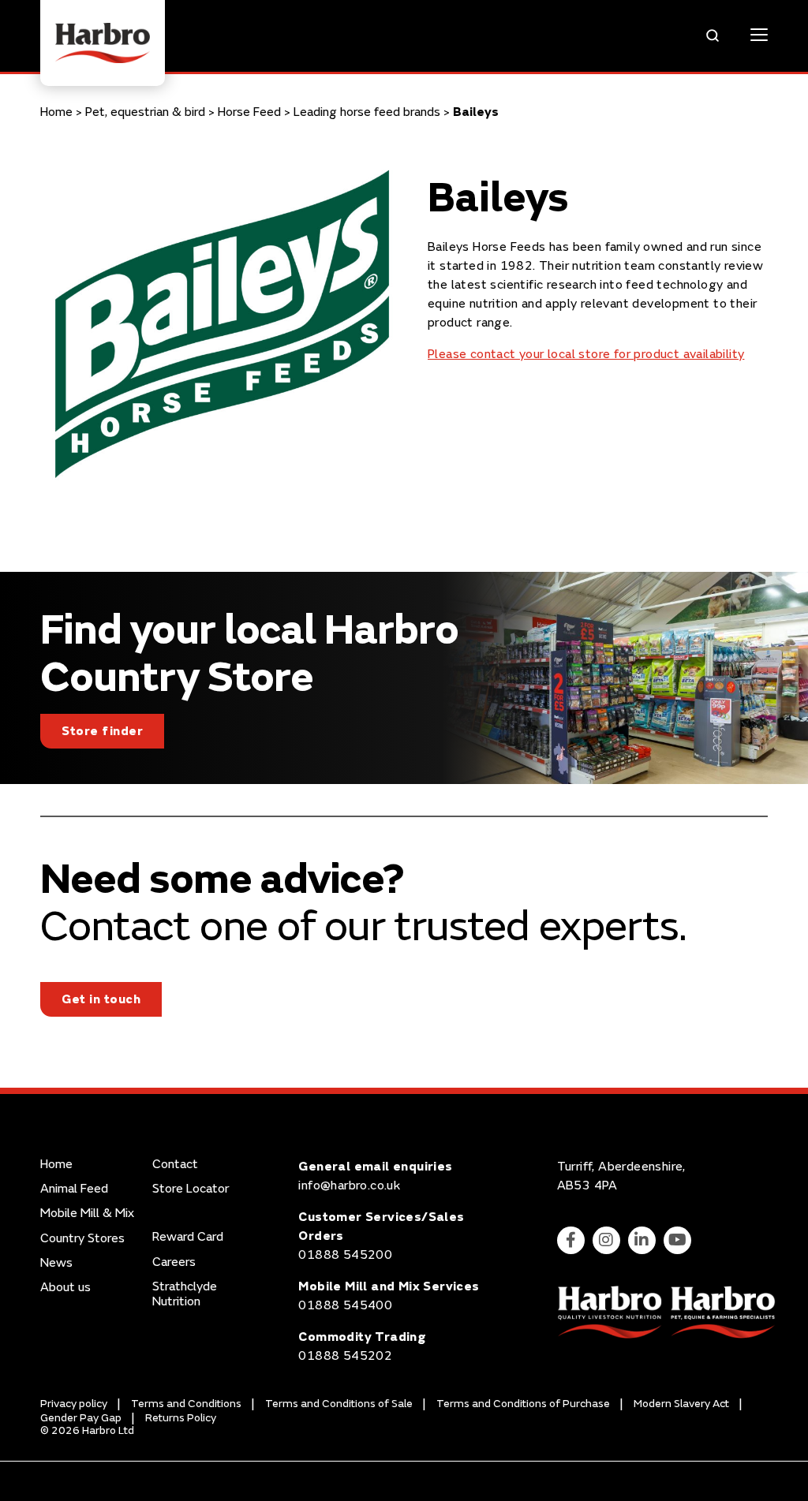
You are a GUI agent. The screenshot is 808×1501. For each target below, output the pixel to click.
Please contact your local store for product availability (586, 354)
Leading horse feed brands (367, 112)
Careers (174, 1262)
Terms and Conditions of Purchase (523, 1404)
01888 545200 (345, 1255)
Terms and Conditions (186, 1404)
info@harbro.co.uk (349, 1185)
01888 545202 (345, 1356)
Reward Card (187, 1237)
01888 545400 (345, 1305)
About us (65, 1287)
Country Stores (82, 1238)
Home (56, 112)
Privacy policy (73, 1404)
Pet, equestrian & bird (145, 112)
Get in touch (101, 999)
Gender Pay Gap (81, 1418)
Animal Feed (74, 1189)
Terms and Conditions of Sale (339, 1404)
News (56, 1263)
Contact (175, 1164)
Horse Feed (249, 112)
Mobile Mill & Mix (87, 1213)
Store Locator (190, 1189)
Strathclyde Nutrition (184, 1294)
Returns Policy (180, 1418)
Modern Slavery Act (681, 1404)
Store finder (102, 731)
